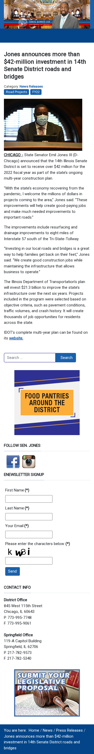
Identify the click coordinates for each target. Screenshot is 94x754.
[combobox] (30, 357)
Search (67, 357)
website (15, 338)
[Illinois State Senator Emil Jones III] (47, 14)
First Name (17, 490)
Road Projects (16, 92)
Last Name (17, 508)
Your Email (17, 525)
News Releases (31, 86)
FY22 (36, 92)
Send (12, 571)
